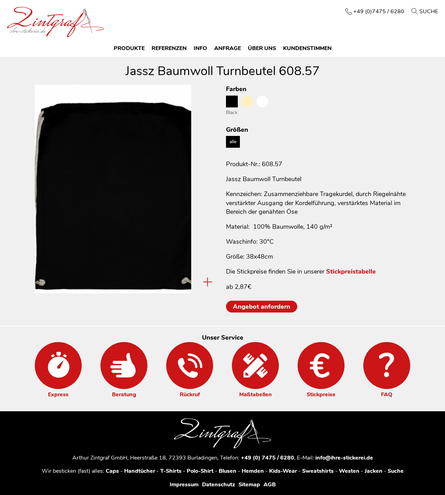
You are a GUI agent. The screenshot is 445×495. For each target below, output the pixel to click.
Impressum (184, 484)
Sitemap (249, 484)
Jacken (373, 471)
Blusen (227, 471)
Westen (349, 471)
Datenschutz (218, 484)
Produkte (129, 48)
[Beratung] (123, 365)
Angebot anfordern (261, 306)
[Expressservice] (58, 365)
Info (200, 48)
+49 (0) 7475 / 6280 (267, 458)
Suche (428, 11)
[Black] (232, 101)
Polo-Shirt (200, 471)
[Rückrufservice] (189, 365)
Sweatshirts (318, 471)
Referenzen (169, 48)
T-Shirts (170, 471)
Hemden (253, 471)
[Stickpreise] (321, 365)
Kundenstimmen (307, 48)
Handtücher (139, 471)
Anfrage (227, 48)
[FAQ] (386, 365)
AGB (270, 484)
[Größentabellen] (255, 365)
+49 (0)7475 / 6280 (378, 11)
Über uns (262, 48)
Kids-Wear (283, 471)
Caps (112, 471)
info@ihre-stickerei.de (344, 458)
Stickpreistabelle (351, 271)
